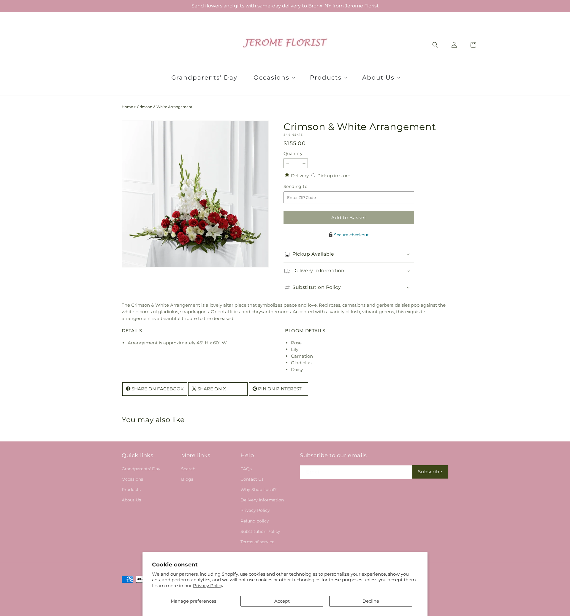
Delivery (300, 175)
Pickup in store (333, 175)
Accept (282, 601)
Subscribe (430, 471)
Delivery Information (262, 500)
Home (127, 106)
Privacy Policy (208, 585)
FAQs (246, 468)
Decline (370, 601)
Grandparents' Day (141, 468)
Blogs (187, 479)
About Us (131, 500)
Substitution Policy (260, 531)
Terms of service (257, 541)
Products (131, 489)
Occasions (132, 479)
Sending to (304, 186)
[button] (273, 77)
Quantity (293, 153)
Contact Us (252, 479)
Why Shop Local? (258, 489)
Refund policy (254, 520)
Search (188, 468)
